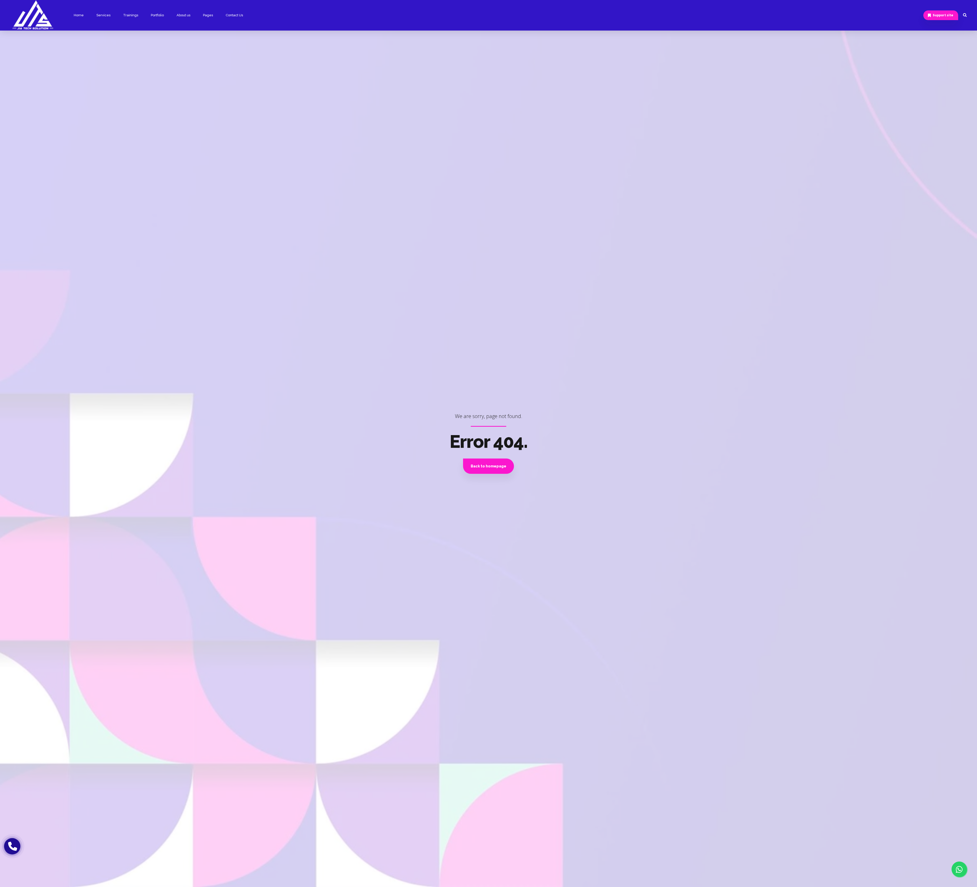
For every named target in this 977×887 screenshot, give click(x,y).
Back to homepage (488, 466)
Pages (208, 15)
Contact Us (234, 15)
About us (183, 15)
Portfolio (157, 15)
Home (79, 15)
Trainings (130, 15)
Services (103, 15)
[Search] (965, 15)
